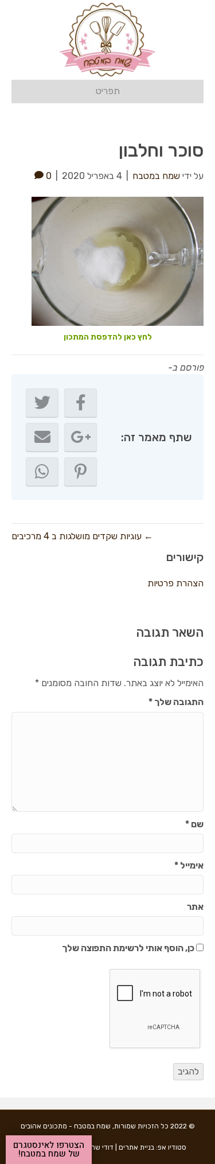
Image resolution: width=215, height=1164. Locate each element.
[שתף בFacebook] (80, 402)
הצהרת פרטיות (175, 583)
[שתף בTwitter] (42, 402)
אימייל (189, 865)
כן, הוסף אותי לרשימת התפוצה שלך (129, 948)
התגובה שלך (176, 701)
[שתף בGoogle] (80, 437)
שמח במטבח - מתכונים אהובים (66, 1126)
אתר (195, 906)
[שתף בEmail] (42, 437)
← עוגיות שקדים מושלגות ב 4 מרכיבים (82, 536)
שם (194, 824)
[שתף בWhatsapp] (42, 471)
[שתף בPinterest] (80, 471)
